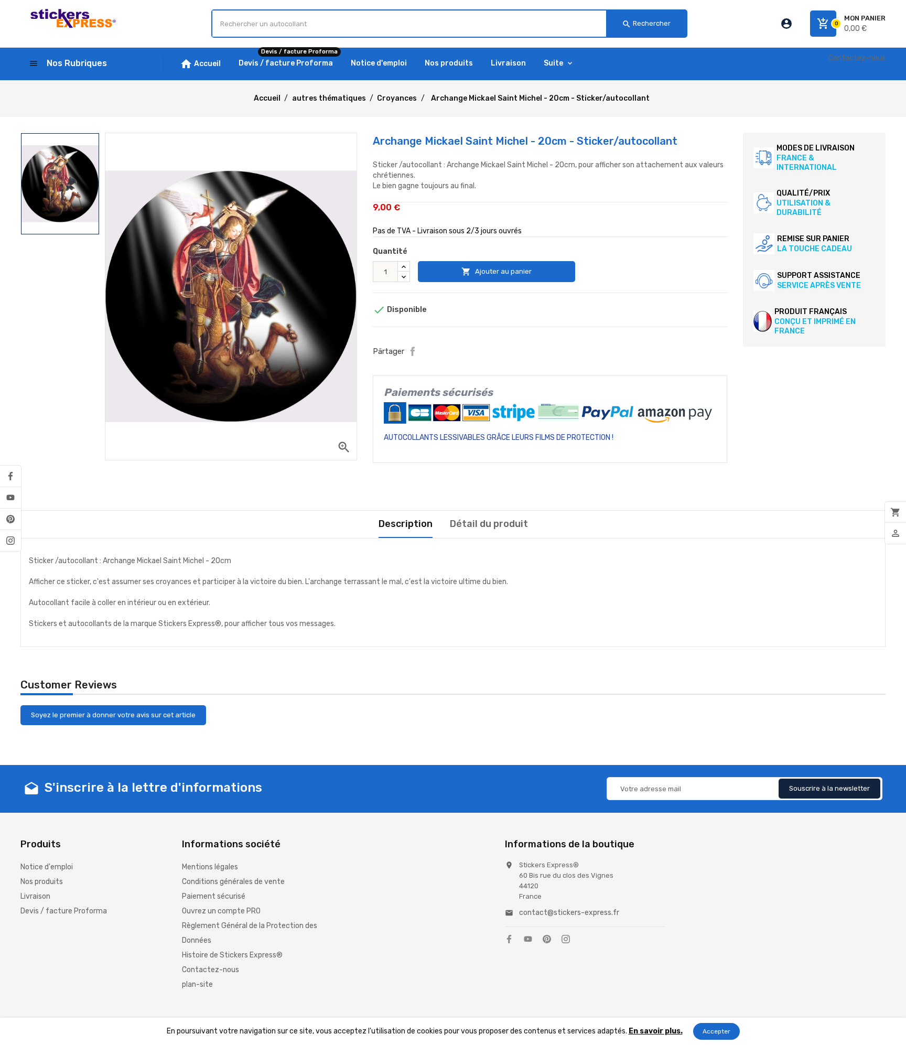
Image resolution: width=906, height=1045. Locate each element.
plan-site (197, 984)
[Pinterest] (10, 519)
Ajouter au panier (496, 271)
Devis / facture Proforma (63, 911)
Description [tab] (406, 524)
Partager (412, 351)
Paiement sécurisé (213, 896)
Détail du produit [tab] (489, 524)
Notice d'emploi (46, 867)
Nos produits (41, 881)
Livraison (35, 896)
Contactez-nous (857, 57)
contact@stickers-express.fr (569, 912)
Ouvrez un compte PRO (221, 911)
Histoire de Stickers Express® (232, 955)
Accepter (716, 1031)
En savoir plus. (656, 1031)
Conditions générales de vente (233, 881)
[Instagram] (10, 540)
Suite (553, 63)
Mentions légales (210, 867)
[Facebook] (10, 476)
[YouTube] (10, 497)
